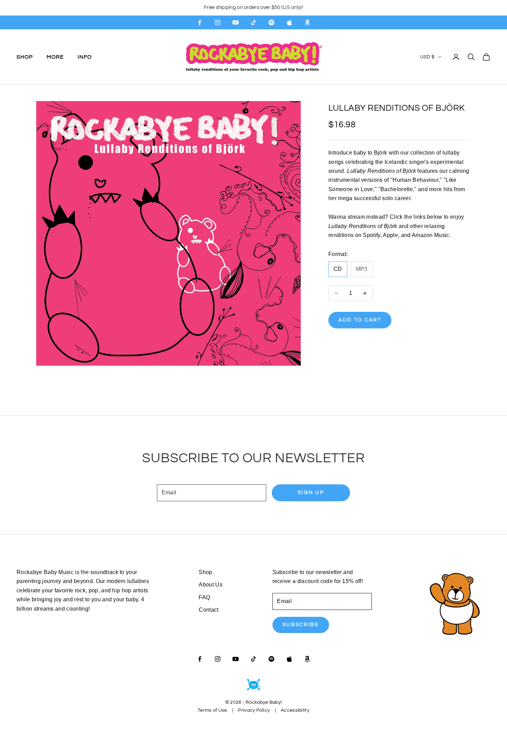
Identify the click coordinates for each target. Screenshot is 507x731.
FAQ (204, 597)
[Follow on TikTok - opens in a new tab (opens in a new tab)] (253, 22)
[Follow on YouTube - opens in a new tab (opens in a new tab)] (235, 22)
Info (85, 56)
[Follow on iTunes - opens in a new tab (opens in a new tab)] (289, 22)
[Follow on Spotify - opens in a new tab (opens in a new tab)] (271, 22)
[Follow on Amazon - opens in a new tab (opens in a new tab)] (307, 22)
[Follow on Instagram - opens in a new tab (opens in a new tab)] (217, 22)
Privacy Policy (254, 710)
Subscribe (300, 624)
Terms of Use (212, 710)
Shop (25, 56)
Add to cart (359, 320)
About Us (210, 584)
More (55, 56)
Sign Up (311, 492)
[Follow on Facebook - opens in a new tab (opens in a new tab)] (199, 22)
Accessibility (295, 710)
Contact (208, 610)
